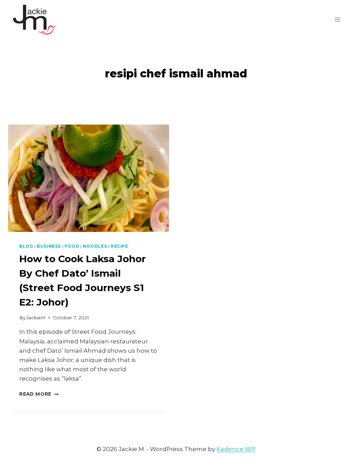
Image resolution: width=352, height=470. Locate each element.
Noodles (95, 246)
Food (72, 246)
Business (49, 246)
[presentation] (88, 178)
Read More (39, 394)
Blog (26, 246)
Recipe (119, 246)
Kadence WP (236, 449)
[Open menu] (337, 19)
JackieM (36, 317)
